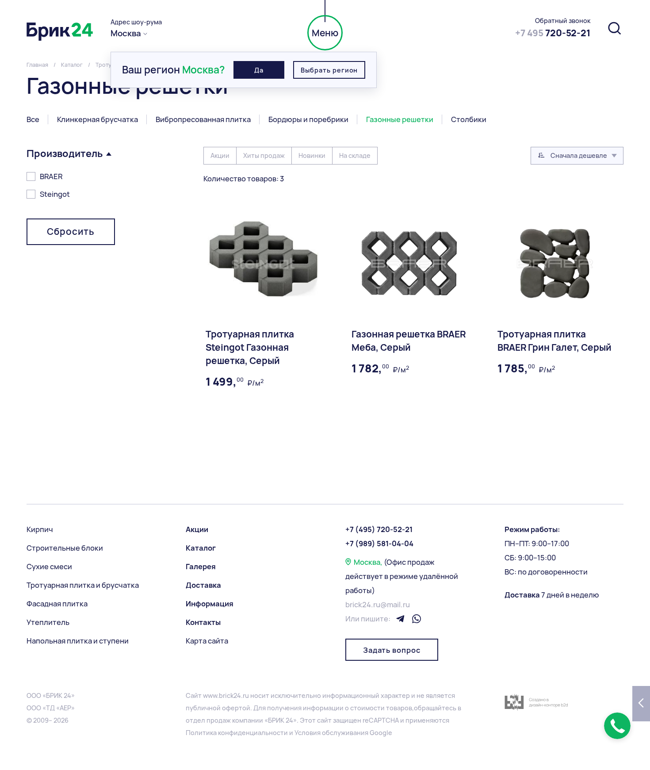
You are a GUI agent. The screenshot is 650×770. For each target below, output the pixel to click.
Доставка (203, 585)
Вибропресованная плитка (203, 119)
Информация (209, 604)
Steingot (55, 194)
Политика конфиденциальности (237, 732)
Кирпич (40, 529)
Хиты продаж (264, 155)
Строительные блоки (65, 548)
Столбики (468, 119)
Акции (219, 155)
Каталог (201, 548)
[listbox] (577, 156)
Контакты (203, 622)
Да (259, 70)
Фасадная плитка (57, 604)
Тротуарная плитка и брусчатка (83, 585)
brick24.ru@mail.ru (377, 604)
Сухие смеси (49, 566)
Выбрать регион (329, 70)
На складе (355, 155)
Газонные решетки (399, 119)
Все (33, 119)
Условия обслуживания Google (343, 732)
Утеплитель (48, 622)
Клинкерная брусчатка (97, 119)
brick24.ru (234, 695)
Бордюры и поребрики (308, 119)
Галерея (201, 566)
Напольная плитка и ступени (78, 641)
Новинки (311, 155)
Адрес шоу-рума (136, 22)
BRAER (51, 176)
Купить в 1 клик (232, 467)
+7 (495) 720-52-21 (379, 529)
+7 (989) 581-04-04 (379, 543)
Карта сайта (207, 641)
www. (211, 695)
